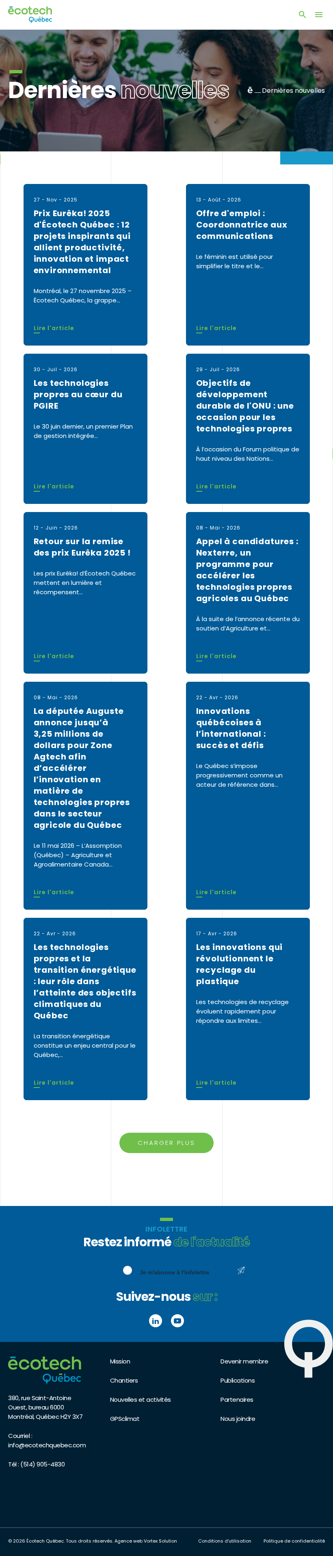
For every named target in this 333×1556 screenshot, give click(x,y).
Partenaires (237, 1399)
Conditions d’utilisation (224, 1541)
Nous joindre (238, 1418)
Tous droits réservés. (89, 1541)
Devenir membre (244, 1361)
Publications (238, 1380)
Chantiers (124, 1380)
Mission (120, 1361)
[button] (319, 15)
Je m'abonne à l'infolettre (175, 1272)
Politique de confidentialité (294, 1541)
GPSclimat (125, 1418)
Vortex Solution (160, 1541)
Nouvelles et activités (140, 1399)
